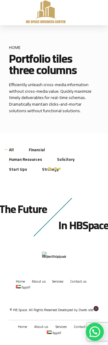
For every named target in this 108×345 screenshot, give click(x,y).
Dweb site (86, 310)
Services (57, 281)
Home (15, 47)
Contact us (78, 281)
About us (39, 281)
